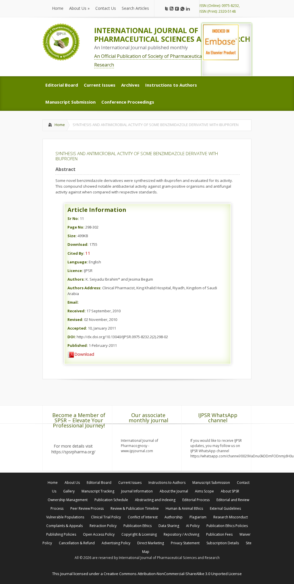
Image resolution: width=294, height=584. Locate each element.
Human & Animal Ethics (184, 508)
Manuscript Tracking (98, 491)
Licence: (75, 270)
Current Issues (130, 482)
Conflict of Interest (143, 517)
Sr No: (73, 218)
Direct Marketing (150, 543)
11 (87, 253)
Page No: (75, 227)
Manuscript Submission (211, 482)
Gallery (69, 491)
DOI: (71, 336)
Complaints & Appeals (64, 525)
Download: (77, 244)
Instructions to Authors (166, 482)
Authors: (76, 279)
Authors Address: (84, 287)
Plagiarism (197, 517)
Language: (77, 262)
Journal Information (137, 491)
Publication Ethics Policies (227, 525)
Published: (77, 345)
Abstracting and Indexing (155, 499)
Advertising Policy (116, 543)
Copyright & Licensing (139, 534)
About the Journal (174, 491)
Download (84, 354)
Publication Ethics (137, 525)
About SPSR (230, 491)
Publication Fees (219, 534)
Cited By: (75, 253)
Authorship (174, 517)
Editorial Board (99, 482)
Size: (72, 235)
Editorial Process (196, 499)
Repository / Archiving (181, 534)
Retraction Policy (103, 525)
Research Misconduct (230, 517)
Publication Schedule (111, 499)
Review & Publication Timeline (135, 508)
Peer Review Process (87, 508)
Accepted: (77, 328)
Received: (76, 310)
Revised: (75, 319)
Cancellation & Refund (77, 543)
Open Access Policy (99, 534)
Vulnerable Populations (65, 517)
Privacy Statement (185, 543)
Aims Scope (204, 491)
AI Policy (193, 525)
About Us (72, 482)
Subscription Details (222, 543)
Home (60, 124)
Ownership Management (68, 499)
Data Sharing (168, 525)
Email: (73, 302)
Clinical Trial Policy (106, 517)
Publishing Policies (61, 534)
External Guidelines (225, 508)
